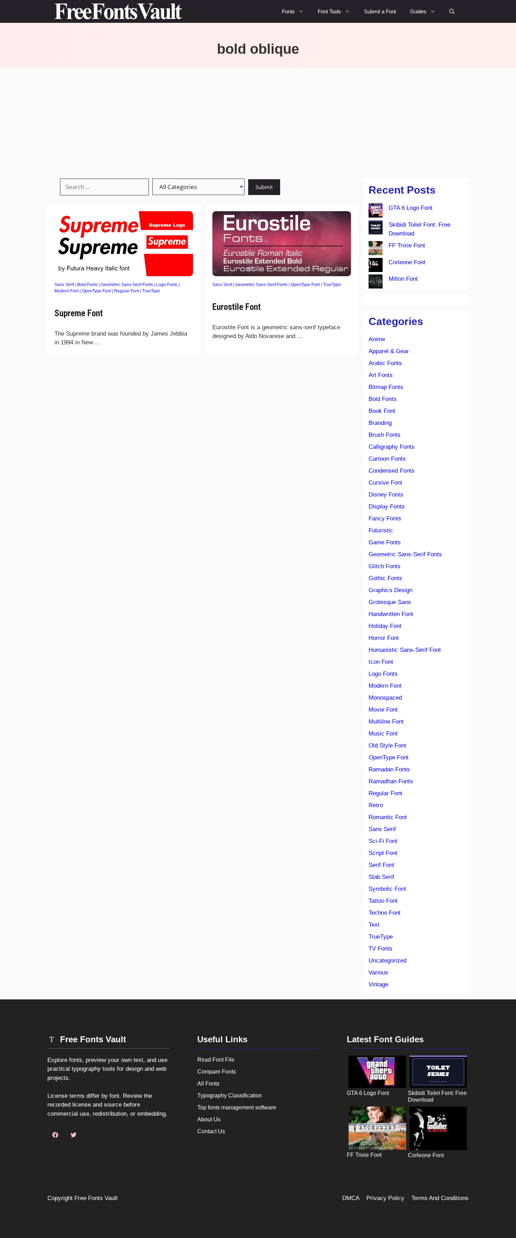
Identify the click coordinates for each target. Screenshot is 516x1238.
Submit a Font (380, 11)
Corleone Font (407, 262)
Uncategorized (387, 960)
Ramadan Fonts (389, 769)
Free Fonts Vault (96, 1198)
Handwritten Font (391, 614)
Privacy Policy (385, 1198)
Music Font (383, 733)
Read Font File (215, 1060)
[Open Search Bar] (452, 11)
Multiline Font (386, 721)
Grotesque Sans (390, 602)
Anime (377, 339)
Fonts (288, 11)
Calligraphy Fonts (392, 446)
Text (374, 924)
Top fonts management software (236, 1107)
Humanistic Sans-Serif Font (405, 650)
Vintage (378, 984)
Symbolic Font (387, 889)
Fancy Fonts (385, 518)
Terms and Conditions (440, 1198)
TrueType (151, 291)
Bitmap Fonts (386, 387)
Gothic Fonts (385, 578)
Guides (418, 11)
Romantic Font (388, 817)
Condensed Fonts (392, 470)
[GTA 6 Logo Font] (376, 211)
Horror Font (384, 638)
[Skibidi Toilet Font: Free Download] (376, 228)
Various (378, 972)
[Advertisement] (258, 120)
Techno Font (385, 912)
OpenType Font (96, 291)
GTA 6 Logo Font (410, 208)
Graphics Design (390, 590)
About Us (208, 1119)
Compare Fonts (216, 1072)
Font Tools (329, 11)
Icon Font (381, 662)
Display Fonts (387, 506)
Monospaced (385, 697)
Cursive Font (385, 482)
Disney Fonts (386, 494)
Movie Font (383, 709)
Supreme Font (79, 313)
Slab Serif (381, 877)
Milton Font (403, 279)
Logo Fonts (167, 284)
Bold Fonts (87, 284)
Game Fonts (385, 542)
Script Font (383, 853)
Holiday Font (385, 626)
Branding (380, 423)
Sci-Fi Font (383, 841)
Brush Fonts (385, 435)
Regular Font (126, 291)
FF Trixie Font (407, 245)
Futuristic (381, 530)
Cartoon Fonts (387, 458)
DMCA (350, 1198)
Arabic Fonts (385, 363)
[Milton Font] (376, 282)
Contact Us (211, 1131)
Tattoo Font (383, 900)
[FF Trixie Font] (376, 249)
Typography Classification (229, 1095)
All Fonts (208, 1084)
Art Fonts (381, 375)
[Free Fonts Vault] (118, 11)
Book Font (382, 411)
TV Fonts (380, 948)
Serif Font (381, 865)
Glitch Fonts (385, 566)
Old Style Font (387, 745)
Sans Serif (64, 284)
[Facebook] (55, 1135)
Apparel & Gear (389, 351)
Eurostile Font (236, 307)
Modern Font (66, 291)
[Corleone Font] (376, 266)
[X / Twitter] (73, 1135)
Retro (376, 805)
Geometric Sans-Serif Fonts (127, 284)
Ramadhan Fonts (391, 781)
